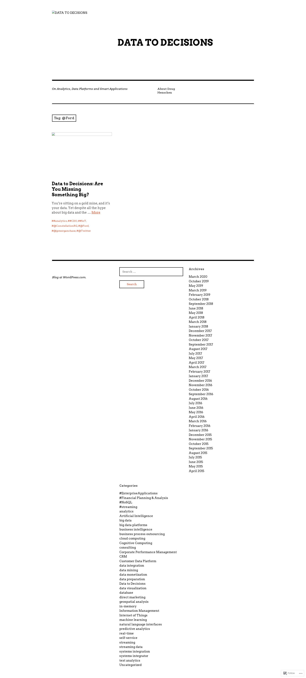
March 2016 (198, 421)
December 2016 (200, 380)
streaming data (131, 647)
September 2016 (201, 394)
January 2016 (198, 430)
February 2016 (199, 426)
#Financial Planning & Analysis (143, 498)
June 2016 (196, 407)
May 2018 (196, 313)
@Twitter (84, 230)
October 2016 (199, 389)
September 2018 (201, 304)
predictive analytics (134, 629)
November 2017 (200, 335)
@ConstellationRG (65, 225)
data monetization (133, 574)
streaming (127, 642)
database (126, 592)
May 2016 (196, 412)
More (96, 212)
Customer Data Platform (137, 561)
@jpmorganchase (64, 230)
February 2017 (199, 371)
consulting (127, 547)
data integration (131, 565)
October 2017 (199, 340)
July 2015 (195, 457)
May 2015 (196, 466)
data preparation (132, 579)
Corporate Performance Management (148, 552)
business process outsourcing (142, 534)
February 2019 (199, 294)
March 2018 (197, 322)
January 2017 (198, 376)
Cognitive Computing (135, 543)
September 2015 (201, 448)
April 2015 (196, 471)
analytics (126, 511)
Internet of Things (133, 615)
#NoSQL (125, 502)
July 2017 (195, 353)
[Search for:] (151, 271)
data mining (128, 570)
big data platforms (133, 525)
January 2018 (198, 326)
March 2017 (197, 367)
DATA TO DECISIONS (165, 42)
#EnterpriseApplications (138, 493)
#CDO (73, 220)
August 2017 (198, 349)
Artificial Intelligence (136, 516)
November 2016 (200, 385)
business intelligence (135, 529)
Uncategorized (130, 665)
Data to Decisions (132, 583)
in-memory (128, 606)
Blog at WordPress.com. (69, 277)
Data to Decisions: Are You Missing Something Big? (77, 189)
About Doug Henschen (166, 90)
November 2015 (200, 439)
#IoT (83, 220)
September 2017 (201, 344)
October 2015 (198, 444)
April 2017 (196, 362)
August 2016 (198, 398)
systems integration (134, 651)
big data (125, 520)
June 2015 (196, 462)
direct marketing (132, 597)
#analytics (60, 220)
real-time (126, 633)
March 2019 (198, 290)
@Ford (84, 225)
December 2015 (200, 435)
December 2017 (200, 331)
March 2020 (198, 276)
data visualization (132, 588)
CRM (123, 556)
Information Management (139, 610)
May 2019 (196, 285)
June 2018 (196, 308)
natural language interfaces (140, 624)
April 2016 (197, 417)
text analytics (129, 660)
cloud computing (132, 538)
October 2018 (199, 299)
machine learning (133, 620)
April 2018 (196, 317)
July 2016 (195, 403)
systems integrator (133, 656)
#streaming (128, 507)
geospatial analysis (134, 601)
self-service (128, 638)
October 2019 (199, 281)
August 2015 (198, 453)
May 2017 (196, 358)
